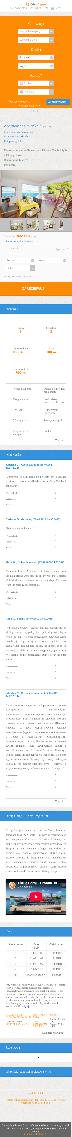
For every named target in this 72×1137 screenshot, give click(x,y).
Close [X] (42, 1134)
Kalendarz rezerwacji (52, 1033)
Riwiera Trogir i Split (54, 150)
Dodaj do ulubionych (16, 159)
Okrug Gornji (14, 155)
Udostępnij (10, 164)
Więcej (59, 440)
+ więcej (24, 1006)
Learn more (30, 1134)
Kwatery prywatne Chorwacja (21, 150)
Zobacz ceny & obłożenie (19, 241)
